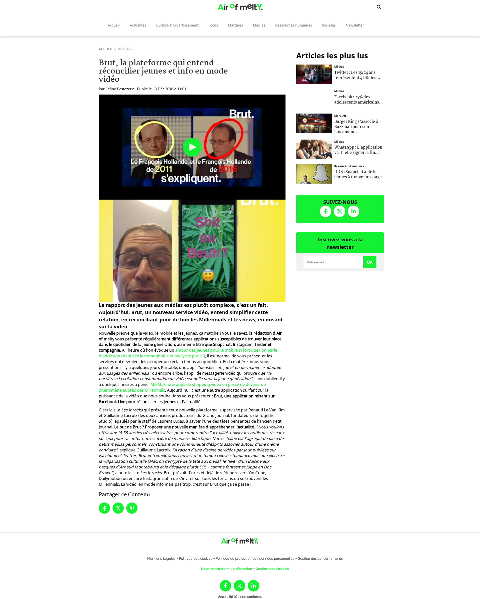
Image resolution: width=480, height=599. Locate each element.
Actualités (138, 25)
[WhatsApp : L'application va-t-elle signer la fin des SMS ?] (314, 148)
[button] (192, 147)
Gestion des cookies (272, 568)
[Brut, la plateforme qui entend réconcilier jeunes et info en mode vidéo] (192, 251)
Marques (235, 25)
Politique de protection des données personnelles (255, 558)
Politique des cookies (195, 558)
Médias (259, 25)
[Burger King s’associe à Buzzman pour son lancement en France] (314, 122)
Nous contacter (214, 568)
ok (370, 262)
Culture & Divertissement (177, 25)
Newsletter (355, 25)
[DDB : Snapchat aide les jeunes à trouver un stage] (314, 173)
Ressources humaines (293, 25)
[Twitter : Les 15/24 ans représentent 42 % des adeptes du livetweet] (314, 73)
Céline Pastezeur (120, 88)
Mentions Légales (161, 558)
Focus (213, 25)
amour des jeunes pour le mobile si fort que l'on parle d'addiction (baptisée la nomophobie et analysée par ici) (188, 353)
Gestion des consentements (320, 558)
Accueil (114, 25)
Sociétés (329, 25)
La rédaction (241, 568)
